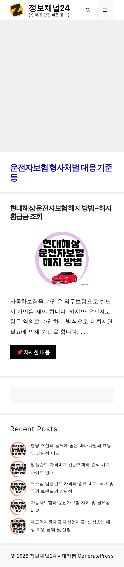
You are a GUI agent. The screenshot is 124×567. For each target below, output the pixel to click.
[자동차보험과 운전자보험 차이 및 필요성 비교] (18, 508)
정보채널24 (49, 8)
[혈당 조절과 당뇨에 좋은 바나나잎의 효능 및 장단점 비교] (18, 451)
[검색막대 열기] (88, 10)
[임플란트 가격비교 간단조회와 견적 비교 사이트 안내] (18, 470)
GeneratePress (95, 556)
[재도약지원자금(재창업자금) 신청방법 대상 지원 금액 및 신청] (18, 527)
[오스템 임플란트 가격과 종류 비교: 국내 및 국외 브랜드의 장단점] (18, 489)
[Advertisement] (62, 85)
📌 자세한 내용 (33, 352)
